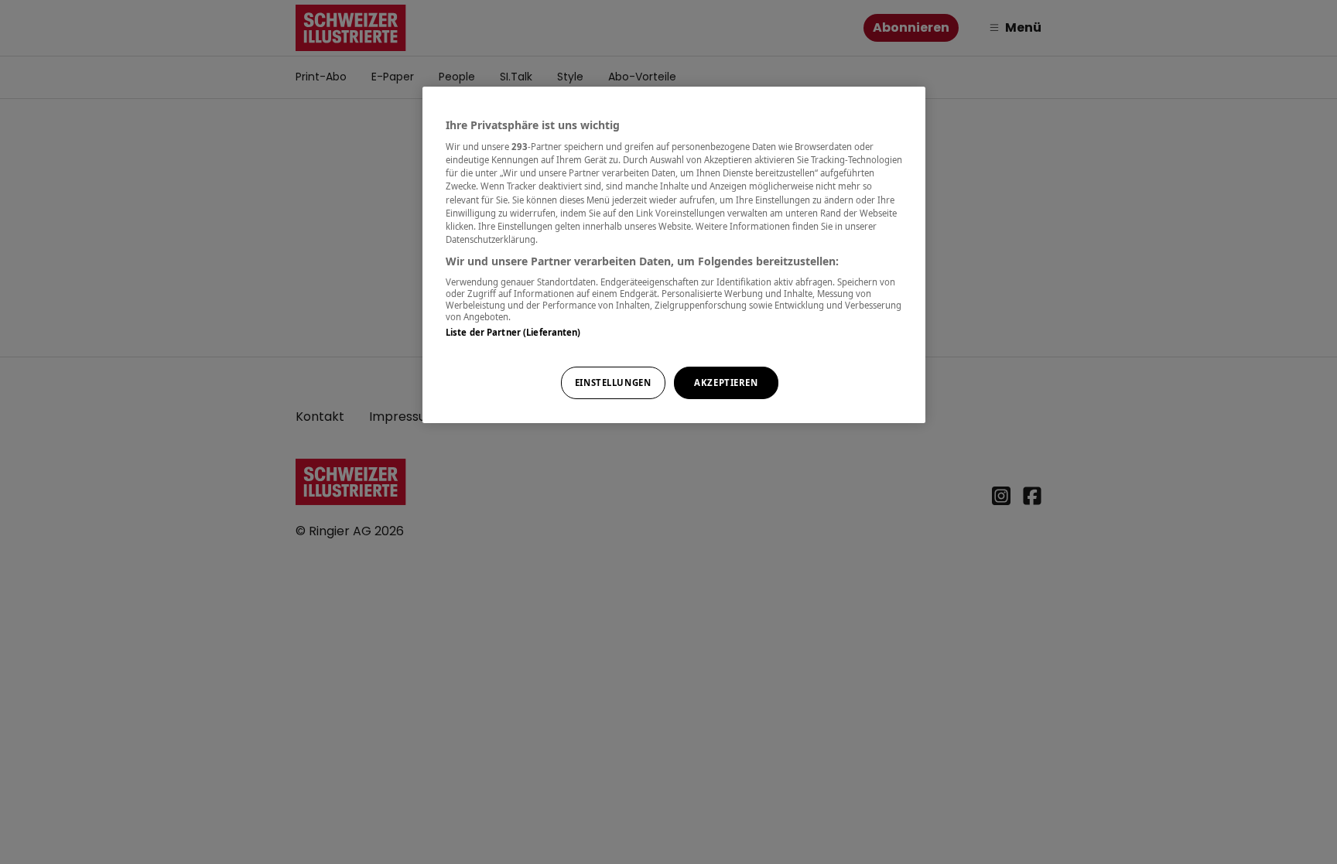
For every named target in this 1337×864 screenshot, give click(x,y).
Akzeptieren (725, 382)
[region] (673, 255)
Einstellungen (613, 382)
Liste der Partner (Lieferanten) (513, 332)
